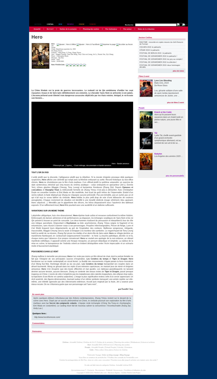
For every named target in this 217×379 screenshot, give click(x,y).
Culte (81, 24)
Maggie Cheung (61, 54)
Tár (155, 133)
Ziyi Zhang (109, 54)
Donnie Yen (101, 54)
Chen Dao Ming (72, 54)
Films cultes (99, 350)
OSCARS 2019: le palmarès (150, 47)
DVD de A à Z (108, 345)
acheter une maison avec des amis (143, 360)
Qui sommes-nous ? (78, 370)
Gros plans (109, 350)
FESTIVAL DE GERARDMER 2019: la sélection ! (158, 62)
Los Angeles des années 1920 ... (168, 156)
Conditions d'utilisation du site (135, 370)
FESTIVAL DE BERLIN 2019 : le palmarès (155, 53)
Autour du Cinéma (120, 350)
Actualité (37, 29)
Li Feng (68, 52)
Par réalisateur (111, 29)
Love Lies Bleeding (163, 80)
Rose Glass (162, 85)
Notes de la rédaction (146, 29)
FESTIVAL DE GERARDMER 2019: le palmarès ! (158, 56)
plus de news (178, 71)
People (70, 24)
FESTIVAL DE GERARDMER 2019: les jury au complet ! (161, 59)
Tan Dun (61, 58)
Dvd (60, 24)
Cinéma (50, 24)
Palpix (138, 373)
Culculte (120, 347)
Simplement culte (46, 16)
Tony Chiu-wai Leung (85, 54)
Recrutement (100, 370)
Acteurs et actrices (148, 342)
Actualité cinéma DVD (124, 365)
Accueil (38, 24)
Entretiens (128, 347)
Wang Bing (61, 52)
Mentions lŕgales (114, 373)
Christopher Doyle (62, 56)
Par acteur (127, 29)
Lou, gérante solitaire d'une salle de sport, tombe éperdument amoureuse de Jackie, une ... (168, 93)
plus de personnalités (175, 176)
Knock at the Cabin (163, 112)
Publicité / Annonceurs (114, 370)
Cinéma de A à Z (90, 342)
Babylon (158, 154)
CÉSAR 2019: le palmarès (149, 50)
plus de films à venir (175, 102)
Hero (53, 44)
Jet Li (95, 54)
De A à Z (50, 29)
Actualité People (98, 347)
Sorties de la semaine (68, 29)
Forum (92, 24)
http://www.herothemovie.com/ (47, 317)
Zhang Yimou (58, 51)
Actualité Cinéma (76, 342)
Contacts (90, 370)
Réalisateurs (135, 342)
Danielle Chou (127, 289)
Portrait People (110, 347)
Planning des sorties (91, 29)
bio (105, 357)
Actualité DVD (97, 345)
